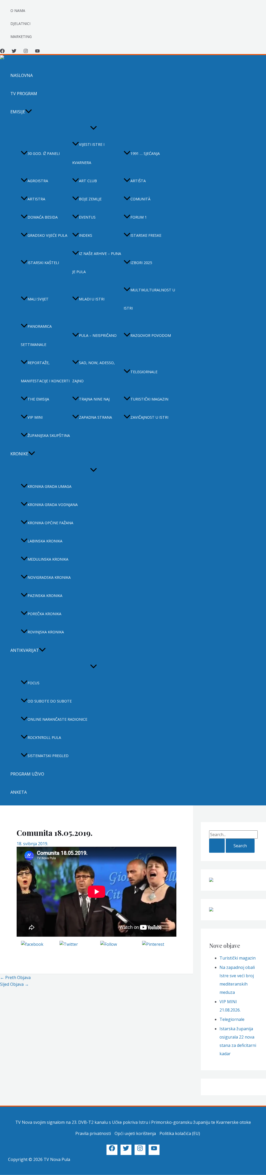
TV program (23, 93)
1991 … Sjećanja (145, 153)
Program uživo (27, 774)
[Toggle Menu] (93, 128)
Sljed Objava (14, 984)
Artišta (138, 180)
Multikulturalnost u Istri (149, 299)
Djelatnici (20, 23)
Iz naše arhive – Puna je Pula (96, 262)
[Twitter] (14, 52)
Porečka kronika (44, 613)
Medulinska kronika (48, 559)
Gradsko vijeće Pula (47, 235)
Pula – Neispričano (98, 335)
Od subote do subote (50, 701)
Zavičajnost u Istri (149, 417)
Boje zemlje (90, 198)
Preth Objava (15, 977)
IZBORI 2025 (141, 262)
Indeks (85, 235)
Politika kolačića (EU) (179, 1133)
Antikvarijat (24, 650)
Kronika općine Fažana (50, 522)
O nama (17, 10)
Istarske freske (145, 235)
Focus (33, 682)
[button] (28, 112)
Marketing (21, 36)
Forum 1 (138, 217)
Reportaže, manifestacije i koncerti (45, 371)
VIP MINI (35, 417)
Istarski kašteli (43, 262)
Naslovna (21, 75)
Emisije (17, 112)
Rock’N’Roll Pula (44, 737)
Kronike (19, 454)
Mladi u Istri (91, 299)
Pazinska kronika (45, 595)
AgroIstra (38, 180)
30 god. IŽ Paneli (44, 153)
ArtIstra (36, 198)
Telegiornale (143, 371)
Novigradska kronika (49, 577)
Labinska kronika (45, 541)
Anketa (18, 792)
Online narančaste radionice (57, 719)
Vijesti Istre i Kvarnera (88, 153)
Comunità (140, 198)
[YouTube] (37, 52)
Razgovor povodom (150, 335)
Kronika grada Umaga (49, 486)
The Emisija (38, 399)
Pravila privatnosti (93, 1133)
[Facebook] (2, 52)
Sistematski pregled (48, 755)
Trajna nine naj (94, 399)
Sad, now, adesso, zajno (93, 371)
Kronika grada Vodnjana (53, 504)
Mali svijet (38, 299)
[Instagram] (25, 52)
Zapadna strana (95, 417)
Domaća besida (43, 217)
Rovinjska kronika (46, 631)
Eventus (87, 217)
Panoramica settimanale (36, 335)
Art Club (88, 180)
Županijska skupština (49, 435)
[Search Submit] (217, 846)
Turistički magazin (149, 399)
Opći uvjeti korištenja (135, 1133)
